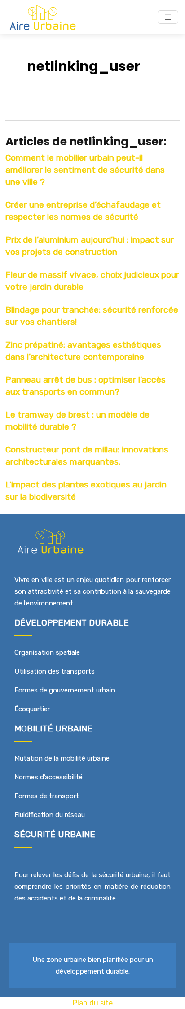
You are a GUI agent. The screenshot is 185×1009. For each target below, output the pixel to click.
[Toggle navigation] (168, 17)
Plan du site (93, 1003)
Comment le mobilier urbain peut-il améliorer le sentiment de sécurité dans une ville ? (85, 169)
